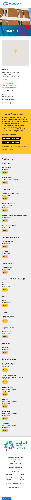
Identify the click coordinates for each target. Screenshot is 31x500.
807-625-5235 (6, 349)
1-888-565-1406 (12, 85)
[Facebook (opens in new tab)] (3, 103)
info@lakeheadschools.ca (9, 87)
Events (9, 479)
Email (5, 172)
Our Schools (9, 474)
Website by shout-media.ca (15, 487)
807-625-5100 (10, 83)
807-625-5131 (6, 207)
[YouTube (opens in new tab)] (8, 103)
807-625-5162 (6, 253)
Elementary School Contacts (11, 138)
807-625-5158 (6, 379)
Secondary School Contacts (11, 142)
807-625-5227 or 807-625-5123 (10, 179)
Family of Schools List (8, 149)
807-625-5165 (6, 318)
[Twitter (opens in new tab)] (5, 103)
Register (22, 477)
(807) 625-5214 (18, 131)
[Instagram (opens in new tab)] (10, 103)
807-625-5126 (6, 391)
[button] (28, 3)
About (22, 474)
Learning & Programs (9, 477)
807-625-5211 (6, 169)
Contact (22, 479)
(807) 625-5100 (22, 119)
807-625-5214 (6, 227)
